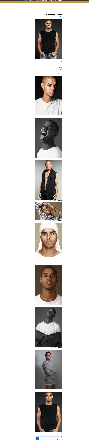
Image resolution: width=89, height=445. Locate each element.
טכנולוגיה (38, 0)
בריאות (43, 0)
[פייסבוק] (28, 2)
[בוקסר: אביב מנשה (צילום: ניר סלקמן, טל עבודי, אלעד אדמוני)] (48, 39)
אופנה (35, 0)
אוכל (45, 0)
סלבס (48, 0)
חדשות (58, 0)
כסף (46, 0)
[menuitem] (57, 0)
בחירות (53, 0)
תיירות (40, 0)
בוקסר (61, 433)
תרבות (51, 0)
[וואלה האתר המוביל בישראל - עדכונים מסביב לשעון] (60, 0)
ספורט (55, 0)
